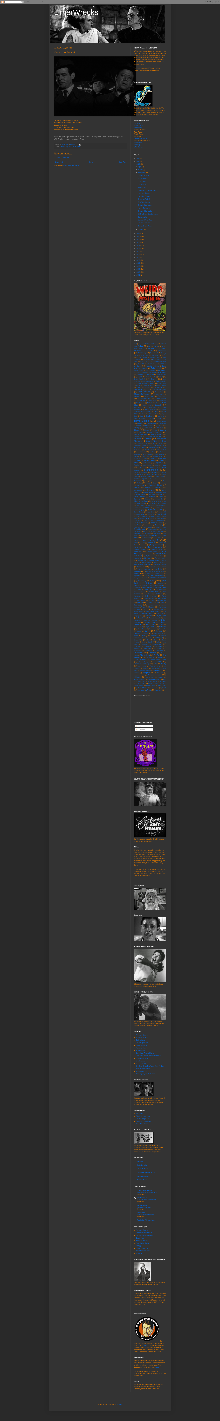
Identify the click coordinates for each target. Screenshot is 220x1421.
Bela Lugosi (156, 368)
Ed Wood (137, 445)
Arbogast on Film (142, 1037)
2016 (138, 248)
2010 (138, 266)
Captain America (148, 385)
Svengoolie (158, 646)
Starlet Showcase (142, 1248)
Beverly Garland (142, 372)
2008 (138, 272)
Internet (147, 499)
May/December (150, 556)
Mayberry (161, 556)
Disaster (147, 430)
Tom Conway (142, 666)
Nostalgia (160, 583)
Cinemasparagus (142, 1043)
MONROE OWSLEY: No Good (146, 1199)
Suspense (148, 646)
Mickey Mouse (146, 562)
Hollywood (138, 490)
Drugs (164, 441)
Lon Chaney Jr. (150, 540)
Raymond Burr (147, 614)
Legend (142, 535)
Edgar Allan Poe (159, 445)
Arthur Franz (143, 357)
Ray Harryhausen (152, 611)
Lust (143, 543)
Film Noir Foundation (143, 1121)
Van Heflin (160, 673)
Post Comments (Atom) (71, 166)
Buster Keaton (161, 383)
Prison (143, 607)
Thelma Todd (155, 659)
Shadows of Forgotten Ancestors (147, 1192)
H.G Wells (163, 483)
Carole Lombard (161, 385)
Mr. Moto (158, 569)
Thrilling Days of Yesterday (145, 1074)
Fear (139, 460)
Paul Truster (138, 591)
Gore (164, 481)
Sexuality (154, 635)
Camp (138, 385)
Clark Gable (141, 400)
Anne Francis (154, 353)
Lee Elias (147, 533)
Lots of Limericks (143, 1176)
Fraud (136, 472)
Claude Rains (152, 400)
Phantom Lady (150, 598)
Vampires (146, 673)
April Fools (144, 355)
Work (164, 688)
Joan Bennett (161, 514)
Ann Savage (142, 353)
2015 (138, 251)
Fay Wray (162, 458)
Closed (149, 403)
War (164, 679)
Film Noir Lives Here (143, 1116)
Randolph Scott (159, 609)
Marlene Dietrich (157, 549)
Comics (137, 407)
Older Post (122, 162)
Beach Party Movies (152, 366)
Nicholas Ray (64, 146)
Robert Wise (150, 624)
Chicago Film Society (144, 1190)
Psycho (151, 607)
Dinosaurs (160, 428)
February (141, 173)
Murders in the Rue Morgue (155, 571)
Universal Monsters (145, 670)
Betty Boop (162, 370)
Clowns (158, 403)
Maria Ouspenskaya (154, 547)
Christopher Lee (144, 398)
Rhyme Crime (161, 616)
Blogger (119, 1404)
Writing (148, 690)
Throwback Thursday (141, 664)
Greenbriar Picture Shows (145, 1053)
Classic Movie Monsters (144, 1235)
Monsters (140, 567)
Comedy (158, 405)
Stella (158, 642)
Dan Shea (161, 416)
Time (155, 664)
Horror (150, 490)
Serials (136, 635)
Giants (146, 481)
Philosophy (162, 598)
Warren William (152, 681)
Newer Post (59, 162)
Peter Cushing (150, 596)
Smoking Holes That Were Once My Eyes (150, 1066)
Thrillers (157, 662)
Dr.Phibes (137, 439)
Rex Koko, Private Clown (146, 1220)
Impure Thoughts (139, 496)
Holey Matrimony (144, 208)
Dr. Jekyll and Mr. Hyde (153, 436)
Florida (157, 465)
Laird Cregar (153, 529)
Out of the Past (160, 587)
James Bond (159, 507)
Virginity (160, 677)
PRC (162, 602)
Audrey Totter (154, 357)
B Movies (147, 359)
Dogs (141, 432)
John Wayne (160, 520)
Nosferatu (149, 583)
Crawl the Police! (144, 199)
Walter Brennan (153, 679)
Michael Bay (142, 560)
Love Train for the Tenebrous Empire (148, 1056)
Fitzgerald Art (159, 462)
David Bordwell (141, 1045)
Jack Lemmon (162, 503)
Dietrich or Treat (143, 175)
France (141, 467)
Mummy (137, 571)
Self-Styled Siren (142, 1058)
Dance (151, 418)
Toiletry (163, 664)
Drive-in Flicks (151, 441)
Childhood (149, 396)
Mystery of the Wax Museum (154, 575)
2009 (138, 269)
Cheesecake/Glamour (141, 394)
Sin (148, 640)
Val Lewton (157, 670)
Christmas (162, 396)
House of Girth (143, 184)
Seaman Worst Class (145, 220)
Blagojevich (150, 374)
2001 (138, 275)
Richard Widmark (154, 618)
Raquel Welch (138, 611)
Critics (143, 414)
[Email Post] (79, 144)
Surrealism (137, 646)
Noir (70, 146)
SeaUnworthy (142, 217)
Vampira (136, 673)
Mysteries (137, 576)
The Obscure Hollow (143, 1251)
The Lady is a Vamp (145, 226)
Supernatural (157, 644)
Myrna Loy (159, 573)
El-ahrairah (138, 143)
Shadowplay (140, 1061)
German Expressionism (157, 479)
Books (160, 377)
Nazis (145, 578)
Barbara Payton (145, 361)
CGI (148, 389)
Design (139, 425)
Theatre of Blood (140, 659)
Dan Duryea (150, 416)
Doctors (163, 430)
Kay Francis (138, 525)
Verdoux (139, 1253)
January (141, 230)
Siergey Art (159, 638)
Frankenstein (151, 469)
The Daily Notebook (143, 1069)
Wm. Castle (162, 686)
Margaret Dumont (156, 545)
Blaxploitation (161, 375)
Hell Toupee (142, 181)
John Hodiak (138, 520)
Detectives (148, 425)
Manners (144, 545)
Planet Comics (161, 600)
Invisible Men (159, 499)
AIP (163, 346)
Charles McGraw (144, 392)
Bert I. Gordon (150, 370)
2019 (138, 239)
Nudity (136, 585)
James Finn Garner (140, 138)
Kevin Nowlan (149, 525)
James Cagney (139, 510)
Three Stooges (144, 662)
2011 (138, 263)
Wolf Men (142, 688)
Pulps (138, 609)
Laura (145, 531)
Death (139, 423)
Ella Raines (141, 452)
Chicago (137, 396)
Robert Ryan (76, 146)
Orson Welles (147, 587)
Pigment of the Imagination (147, 190)
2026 (138, 158)
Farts (145, 458)
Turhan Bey (155, 668)
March (140, 170)
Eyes (136, 456)
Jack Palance (140, 505)
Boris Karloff (139, 379)
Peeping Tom (153, 591)
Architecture (155, 355)
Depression (162, 423)
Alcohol (151, 348)
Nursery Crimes (147, 585)
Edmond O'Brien (154, 447)
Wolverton (155, 688)
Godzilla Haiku (142, 1165)
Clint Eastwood (140, 403)
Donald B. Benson (154, 432)
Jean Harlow (140, 514)
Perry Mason (148, 594)
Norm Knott (138, 128)
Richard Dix (142, 618)
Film (136, 463)
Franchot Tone (153, 467)
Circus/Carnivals (160, 398)
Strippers (145, 644)
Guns (154, 483)
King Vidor (137, 527)
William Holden (138, 685)
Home (91, 162)
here (145, 1345)
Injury (161, 496)
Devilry (136, 428)
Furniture (163, 472)
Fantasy (137, 458)
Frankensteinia (141, 1050)
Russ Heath (152, 629)
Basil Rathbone (152, 364)
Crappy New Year (150, 409)
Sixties (155, 640)
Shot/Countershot (144, 202)
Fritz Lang (153, 472)
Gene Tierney (152, 474)
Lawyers (137, 533)
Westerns (141, 683)
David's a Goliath (144, 223)
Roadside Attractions (150, 620)
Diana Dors (148, 428)
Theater (160, 657)
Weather (163, 681)
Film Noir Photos (142, 1240)
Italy (164, 501)
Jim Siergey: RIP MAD (144, 1207)
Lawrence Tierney (157, 531)
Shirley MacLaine (147, 638)
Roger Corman (150, 627)
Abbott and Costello (148, 344)
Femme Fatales (149, 460)
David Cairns (138, 125)
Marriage (137, 551)
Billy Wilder (162, 372)
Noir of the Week (142, 1124)
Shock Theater (141, 1063)
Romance (162, 627)
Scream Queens (141, 633)
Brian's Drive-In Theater (144, 1233)
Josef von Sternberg (140, 523)
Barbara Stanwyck (159, 362)
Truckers (145, 668)
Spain (143, 642)
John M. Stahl (149, 520)
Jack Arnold (141, 503)
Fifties (161, 460)
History (147, 487)
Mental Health (160, 558)
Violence (137, 677)
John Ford (160, 518)
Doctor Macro (140, 1238)
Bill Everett (152, 372)
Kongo (158, 527)
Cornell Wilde (152, 407)
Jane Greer (151, 512)
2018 (138, 242)
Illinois (160, 495)
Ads (149, 346)
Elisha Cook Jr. (161, 450)
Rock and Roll (138, 626)
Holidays (158, 487)
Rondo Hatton (142, 629)
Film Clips (146, 463)
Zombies (158, 690)
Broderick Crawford (147, 381)
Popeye (149, 603)
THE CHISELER (142, 1198)
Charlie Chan (159, 392)
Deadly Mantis (161, 421)
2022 (138, 164)
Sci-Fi (147, 631)
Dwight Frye (143, 443)
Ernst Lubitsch (147, 454)
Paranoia (148, 589)
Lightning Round (144, 196)
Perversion (158, 594)
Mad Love (151, 543)
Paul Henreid (160, 589)
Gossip (148, 483)
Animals (149, 350)
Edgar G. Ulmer (139, 447)
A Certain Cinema (142, 1035)
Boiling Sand (140, 1040)
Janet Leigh (162, 512)
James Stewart (139, 512)
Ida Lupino (152, 494)
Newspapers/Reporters (158, 578)
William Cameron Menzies (156, 683)
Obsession (159, 585)
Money (147, 565)
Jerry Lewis (151, 514)
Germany (137, 481)
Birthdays (140, 374)
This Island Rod (141, 1071)
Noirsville (139, 1114)
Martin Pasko (152, 551)
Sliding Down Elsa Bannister (148, 214)
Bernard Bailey (138, 370)
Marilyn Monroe (140, 549)
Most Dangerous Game (158, 567)
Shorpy (138, 1246)
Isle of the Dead (156, 501)
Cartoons (147, 387)
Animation (162, 350)
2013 (138, 257)
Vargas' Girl (142, 187)
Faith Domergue (158, 456)
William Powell (150, 685)
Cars (138, 388)
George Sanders (146, 476)
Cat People (158, 388)
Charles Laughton (159, 390)
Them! (164, 659)
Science (159, 631)
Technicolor (137, 650)
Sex (143, 635)
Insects (137, 499)
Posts (139, 726)
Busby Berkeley (142, 383)
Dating (160, 418)
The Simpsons (149, 657)
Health (136, 487)
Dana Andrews (139, 418)
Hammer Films (155, 485)
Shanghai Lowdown (145, 205)
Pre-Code (138, 605)
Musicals (147, 573)
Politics (140, 603)
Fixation (136, 465)
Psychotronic (162, 607)
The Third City (142, 1205)
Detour (160, 425)
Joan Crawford (155, 516)
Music (136, 574)
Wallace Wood (139, 679)
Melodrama (137, 558)
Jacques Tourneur (141, 507)
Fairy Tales (145, 456)
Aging (156, 346)
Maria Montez (138, 547)
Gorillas (139, 483)
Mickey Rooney (159, 562)
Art (165, 355)
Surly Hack (138, 123)
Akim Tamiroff (138, 348)
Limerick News (142, 1169)
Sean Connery (158, 633)
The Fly (156, 655)
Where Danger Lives (143, 1119)
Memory (147, 558)
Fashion (152, 458)
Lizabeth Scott (146, 538)
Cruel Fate (152, 414)
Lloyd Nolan (157, 538)
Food (164, 465)
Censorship (138, 390)
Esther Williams (159, 454)
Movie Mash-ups (144, 569)
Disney (155, 430)
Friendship (143, 472)
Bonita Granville (151, 377)
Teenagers (159, 650)
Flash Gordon (147, 465)
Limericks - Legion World (146, 1172)
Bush (151, 383)
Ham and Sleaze (144, 193)
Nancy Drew (137, 578)
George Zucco (159, 476)
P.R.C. (140, 589)
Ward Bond (141, 681)
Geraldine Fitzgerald (140, 479)
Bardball (140, 1161)
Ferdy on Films (141, 1048)
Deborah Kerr (151, 423)
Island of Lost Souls (141, 501)
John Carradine (146, 518)
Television (138, 653)
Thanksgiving (145, 655)
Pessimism (137, 596)
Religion (149, 616)
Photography (141, 600)
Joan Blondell (142, 516)
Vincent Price (154, 675)
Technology (148, 650)
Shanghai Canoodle (145, 211)
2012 (138, 260)
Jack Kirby (152, 503)
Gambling (140, 474)
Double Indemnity (140, 434)
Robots (161, 624)
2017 (138, 245)
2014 (138, 254)
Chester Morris (158, 394)
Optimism (137, 587)
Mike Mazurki (138, 564)
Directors (137, 430)
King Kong (159, 525)
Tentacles (152, 653)
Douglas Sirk (138, 436)
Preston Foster (153, 605)
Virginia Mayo (150, 677)
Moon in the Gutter (142, 1243)
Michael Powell (154, 560)
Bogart (140, 377)
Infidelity (152, 497)
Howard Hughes (161, 492)
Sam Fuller (162, 629)
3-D (135, 344)
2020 (138, 236)
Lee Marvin (157, 533)
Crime (156, 411)
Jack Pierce (150, 505)
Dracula (148, 439)
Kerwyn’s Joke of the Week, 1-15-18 (148, 1214)
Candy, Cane (142, 178)
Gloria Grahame (155, 481)
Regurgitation (138, 616)
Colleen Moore (147, 405)
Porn (157, 602)
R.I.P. (146, 609)
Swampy (136, 648)
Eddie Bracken (146, 445)
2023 (138, 161)
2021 (138, 233)
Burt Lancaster (161, 381)
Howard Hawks (148, 492)
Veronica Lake (139, 675)
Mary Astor (149, 553)
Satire (139, 631)
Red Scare (159, 613)
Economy (161, 443)
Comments (141, 730)
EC (154, 443)
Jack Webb (160, 505)
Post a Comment (63, 158)
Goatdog (137, 145)
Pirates (151, 600)
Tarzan (159, 648)
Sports (150, 642)
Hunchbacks (140, 495)
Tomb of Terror (155, 666)
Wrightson (140, 690)
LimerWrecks (76, 12)
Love (136, 543)
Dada (141, 416)
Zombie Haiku (142, 1180)
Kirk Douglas (147, 527)
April (140, 167)
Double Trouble (156, 434)
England (152, 452)
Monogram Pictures (160, 564)
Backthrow (156, 359)
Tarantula (147, 648)
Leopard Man (152, 536)
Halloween (140, 485)
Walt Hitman (138, 147)
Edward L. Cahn (149, 450)
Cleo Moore (162, 400)
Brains (153, 379)
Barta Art (141, 364)
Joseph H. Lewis (156, 523)
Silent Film (138, 640)
